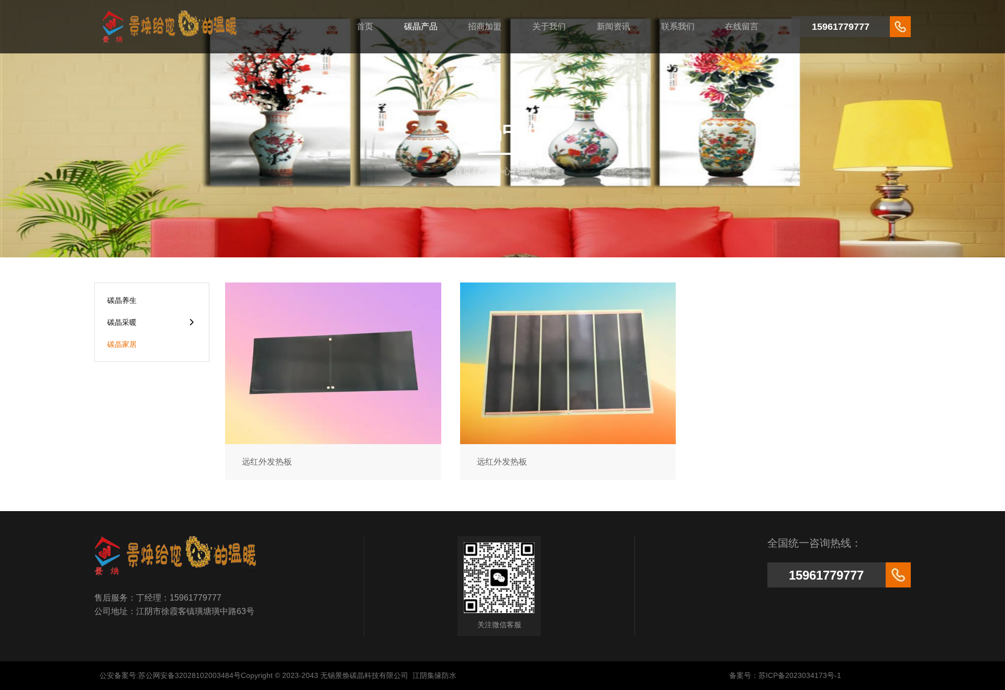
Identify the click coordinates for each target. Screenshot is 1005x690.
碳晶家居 (122, 344)
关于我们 (549, 26)
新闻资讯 (613, 26)
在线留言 (741, 26)
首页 (364, 26)
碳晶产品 (421, 26)
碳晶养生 (122, 300)
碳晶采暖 (122, 322)
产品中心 (494, 171)
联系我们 (678, 26)
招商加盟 (484, 26)
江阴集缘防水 (434, 675)
